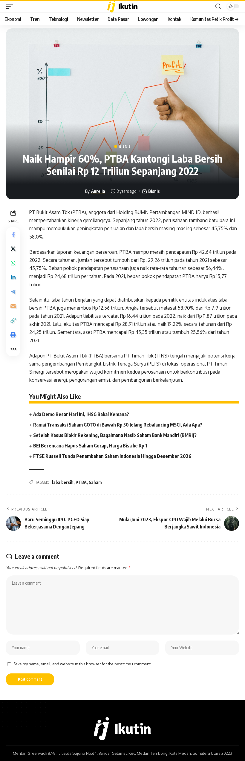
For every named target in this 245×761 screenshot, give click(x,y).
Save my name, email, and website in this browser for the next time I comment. (82, 663)
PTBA (81, 482)
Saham (95, 482)
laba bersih (63, 482)
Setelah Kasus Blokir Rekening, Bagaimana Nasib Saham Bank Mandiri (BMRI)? (115, 435)
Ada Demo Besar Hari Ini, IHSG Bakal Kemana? (81, 414)
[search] (218, 6)
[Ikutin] (122, 6)
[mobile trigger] (11, 6)
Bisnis (125, 146)
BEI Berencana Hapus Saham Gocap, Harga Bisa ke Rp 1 (90, 446)
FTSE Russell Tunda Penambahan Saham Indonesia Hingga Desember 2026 (112, 456)
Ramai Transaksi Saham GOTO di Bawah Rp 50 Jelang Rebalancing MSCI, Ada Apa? (117, 425)
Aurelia (98, 191)
